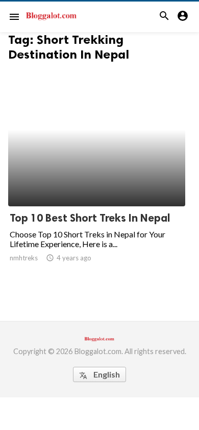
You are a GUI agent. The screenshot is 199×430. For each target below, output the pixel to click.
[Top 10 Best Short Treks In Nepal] (96, 180)
